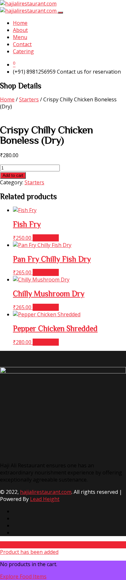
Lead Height (44, 499)
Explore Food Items (23, 576)
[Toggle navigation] (60, 13)
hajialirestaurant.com (45, 491)
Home (20, 22)
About (20, 30)
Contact (22, 44)
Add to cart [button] (46, 237)
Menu (20, 37)
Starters (29, 99)
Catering (23, 51)
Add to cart (13, 175)
